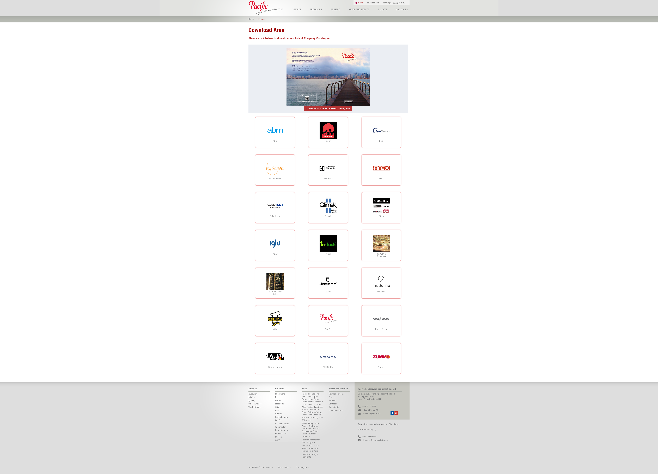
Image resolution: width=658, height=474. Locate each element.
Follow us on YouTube (396, 413)
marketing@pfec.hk (371, 413)
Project (335, 9)
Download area (336, 410)
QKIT (277, 440)
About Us (278, 9)
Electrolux (279, 403)
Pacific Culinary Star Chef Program (311, 441)
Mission (251, 397)
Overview (252, 393)
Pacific (278, 420)
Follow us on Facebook (392, 413)
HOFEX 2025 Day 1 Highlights (310, 455)
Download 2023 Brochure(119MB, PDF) (328, 108)
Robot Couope (281, 430)
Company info (302, 467)
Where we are (254, 403)
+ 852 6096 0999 (369, 436)
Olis (277, 407)
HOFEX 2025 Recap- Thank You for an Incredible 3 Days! (310, 448)
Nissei (278, 397)
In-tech (278, 436)
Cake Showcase (282, 423)
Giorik (278, 400)
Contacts (402, 9)
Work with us (254, 407)
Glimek (278, 413)
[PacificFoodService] (260, 14)
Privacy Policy (284, 467)
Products (316, 9)
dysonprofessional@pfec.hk (375, 440)
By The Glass (281, 433)
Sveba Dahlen (281, 417)
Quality (251, 400)
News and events (359, 9)
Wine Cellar (280, 427)
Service (296, 9)
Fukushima (280, 393)
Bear (277, 410)
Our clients (334, 407)
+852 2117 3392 (369, 406)
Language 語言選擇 (394, 2)
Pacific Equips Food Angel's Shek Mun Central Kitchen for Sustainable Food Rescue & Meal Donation (310, 430)
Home (360, 2)
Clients (382, 9)
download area (373, 2)
